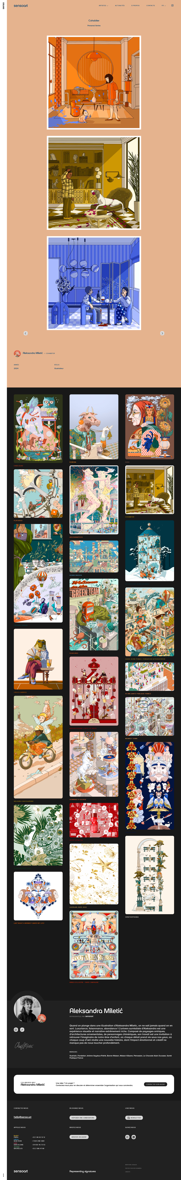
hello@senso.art (22, 1117)
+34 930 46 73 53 (38, 1144)
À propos (135, 5)
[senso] (3, 5)
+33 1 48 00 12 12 (38, 1137)
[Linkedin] (134, 1137)
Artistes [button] (102, 5)
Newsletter (136, 1118)
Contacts (150, 5)
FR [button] (163, 5)
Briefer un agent (79, 1137)
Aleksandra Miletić (33, 353)
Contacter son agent (155, 1084)
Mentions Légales (131, 1164)
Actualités (120, 5)
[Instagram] (172, 5)
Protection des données (133, 1168)
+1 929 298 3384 (38, 1141)
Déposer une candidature (83, 1118)
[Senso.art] (21, 5)
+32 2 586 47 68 (38, 1148)
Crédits (127, 1171)
